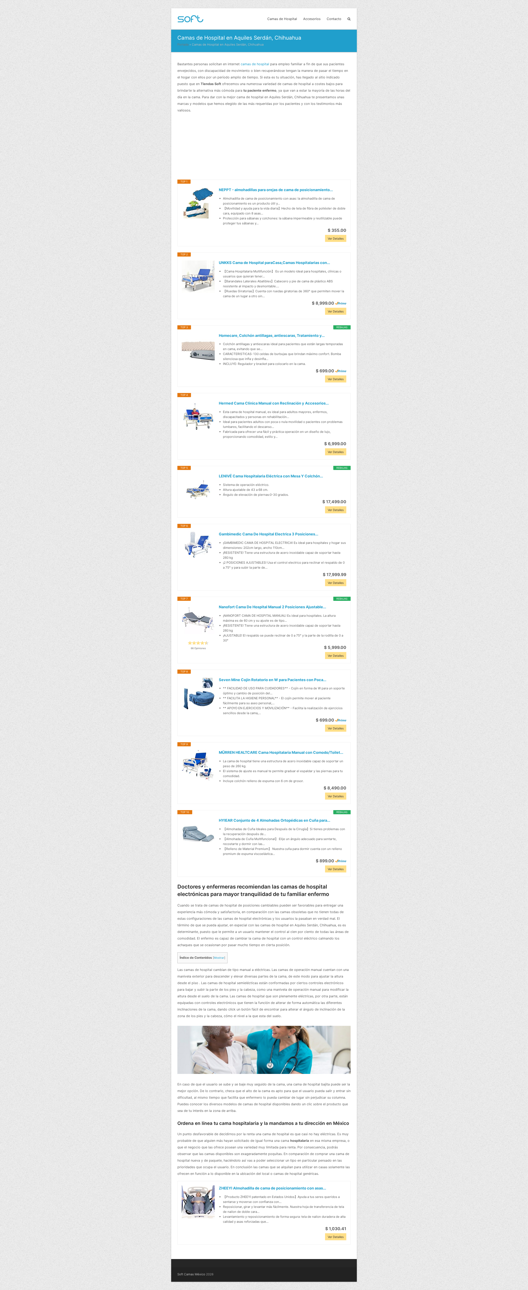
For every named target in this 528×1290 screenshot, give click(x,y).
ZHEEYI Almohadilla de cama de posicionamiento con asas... (272, 1188)
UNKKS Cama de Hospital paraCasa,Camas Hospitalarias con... (274, 262)
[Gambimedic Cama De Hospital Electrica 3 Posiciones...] (198, 544)
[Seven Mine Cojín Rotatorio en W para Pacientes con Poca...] (198, 693)
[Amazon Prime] (340, 303)
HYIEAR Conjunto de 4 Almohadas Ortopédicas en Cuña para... (274, 820)
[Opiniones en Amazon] (198, 643)
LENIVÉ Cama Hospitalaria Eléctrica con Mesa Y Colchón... (271, 476)
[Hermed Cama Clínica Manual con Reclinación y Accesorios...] (198, 416)
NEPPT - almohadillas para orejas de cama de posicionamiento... (276, 190)
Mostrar (219, 957)
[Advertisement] (264, 146)
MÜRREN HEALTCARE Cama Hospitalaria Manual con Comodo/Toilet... (281, 752)
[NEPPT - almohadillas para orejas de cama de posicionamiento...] (198, 203)
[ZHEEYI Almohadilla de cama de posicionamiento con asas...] (198, 1201)
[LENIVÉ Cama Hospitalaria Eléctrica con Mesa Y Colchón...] (198, 489)
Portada (183, 44)
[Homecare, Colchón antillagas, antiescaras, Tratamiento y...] (198, 349)
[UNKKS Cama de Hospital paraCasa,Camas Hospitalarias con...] (198, 276)
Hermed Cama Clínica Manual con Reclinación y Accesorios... (274, 403)
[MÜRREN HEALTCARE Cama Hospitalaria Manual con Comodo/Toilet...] (198, 766)
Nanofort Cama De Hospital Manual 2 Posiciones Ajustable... (272, 607)
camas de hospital (255, 64)
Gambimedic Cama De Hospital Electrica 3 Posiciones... (268, 534)
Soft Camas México (191, 1274)
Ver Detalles (336, 238)
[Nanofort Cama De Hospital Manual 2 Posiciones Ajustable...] (198, 620)
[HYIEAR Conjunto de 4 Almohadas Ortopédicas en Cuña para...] (198, 834)
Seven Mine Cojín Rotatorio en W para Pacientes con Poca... (272, 680)
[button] (349, 19)
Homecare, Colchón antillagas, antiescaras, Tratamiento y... (272, 335)
